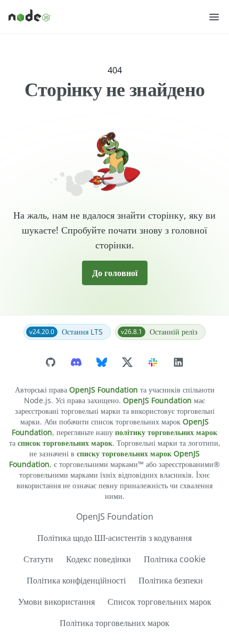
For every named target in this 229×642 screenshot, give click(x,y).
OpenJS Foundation (103, 390)
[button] (214, 17)
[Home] (108, 17)
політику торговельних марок (166, 432)
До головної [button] (114, 273)
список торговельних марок (65, 443)
